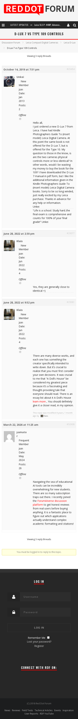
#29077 (71, 233)
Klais (20, 241)
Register (39, 646)
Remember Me (36, 637)
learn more (39, 401)
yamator (22, 434)
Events (57, 710)
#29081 (71, 302)
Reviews (16, 710)
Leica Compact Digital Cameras (42, 42)
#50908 (71, 424)
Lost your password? (39, 641)
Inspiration (68, 710)
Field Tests (27, 710)
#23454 (71, 69)
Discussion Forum (11, 42)
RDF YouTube (47, 713)
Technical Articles (43, 710)
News (7, 710)
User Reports (31, 713)
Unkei (20, 77)
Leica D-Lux (69, 42)
